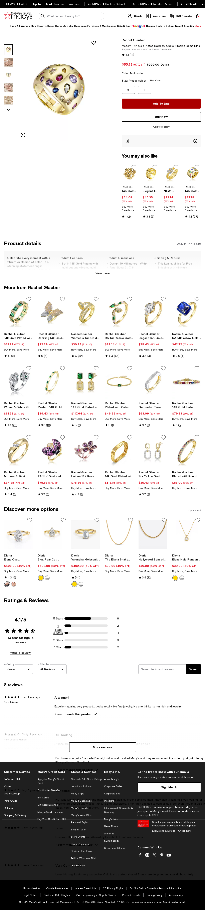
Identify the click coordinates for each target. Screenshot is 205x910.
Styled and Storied (115, 848)
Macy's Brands (79, 808)
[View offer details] (161, 141)
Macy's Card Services (49, 812)
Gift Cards (43, 797)
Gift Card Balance (47, 804)
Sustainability (111, 840)
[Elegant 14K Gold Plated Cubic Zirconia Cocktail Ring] (153, 312)
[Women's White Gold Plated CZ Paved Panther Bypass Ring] (18, 382)
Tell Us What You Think (84, 858)
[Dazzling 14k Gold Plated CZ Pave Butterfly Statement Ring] (52, 312)
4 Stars (58, 626)
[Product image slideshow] (59, 89)
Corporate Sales (113, 786)
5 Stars (58, 618)
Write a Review (20, 652)
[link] (130, 202)
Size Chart (155, 80)
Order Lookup (12, 793)
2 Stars (58, 640)
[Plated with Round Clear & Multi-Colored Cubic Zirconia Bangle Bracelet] (186, 451)
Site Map (109, 833)
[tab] (8, 49)
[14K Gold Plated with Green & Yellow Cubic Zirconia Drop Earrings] (85, 382)
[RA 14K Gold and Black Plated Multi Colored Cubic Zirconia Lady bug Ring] (52, 451)
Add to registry (161, 126)
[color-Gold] (7, 584)
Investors (109, 800)
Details (165, 64)
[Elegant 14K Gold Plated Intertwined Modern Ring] (151, 173)
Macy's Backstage (81, 800)
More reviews (102, 747)
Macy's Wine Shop (81, 815)
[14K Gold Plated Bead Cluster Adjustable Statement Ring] (130, 173)
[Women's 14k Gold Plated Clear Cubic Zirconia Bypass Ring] (85, 312)
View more (102, 273)
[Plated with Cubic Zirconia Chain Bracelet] (119, 382)
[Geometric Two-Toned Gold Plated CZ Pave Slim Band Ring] (153, 382)
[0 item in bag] (198, 16)
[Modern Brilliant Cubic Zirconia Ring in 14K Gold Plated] (18, 451)
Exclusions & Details (163, 830)
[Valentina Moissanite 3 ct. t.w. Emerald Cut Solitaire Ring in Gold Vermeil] (85, 534)
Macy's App (77, 793)
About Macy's (111, 779)
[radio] (7, 584)
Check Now (184, 830)
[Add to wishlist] (93, 43)
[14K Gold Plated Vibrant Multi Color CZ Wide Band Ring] (193, 173)
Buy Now (161, 116)
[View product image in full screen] (23, 135)
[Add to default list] (134, 167)
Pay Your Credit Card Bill (51, 819)
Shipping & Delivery (15, 815)
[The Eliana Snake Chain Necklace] (119, 534)
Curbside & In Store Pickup (86, 779)
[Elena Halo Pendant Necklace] (186, 534)
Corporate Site (112, 793)
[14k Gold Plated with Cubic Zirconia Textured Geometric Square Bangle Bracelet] (119, 451)
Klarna (7, 786)
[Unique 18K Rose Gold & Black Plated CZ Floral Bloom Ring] (85, 451)
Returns (8, 808)
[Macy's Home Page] (18, 16)
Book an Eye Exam (81, 851)
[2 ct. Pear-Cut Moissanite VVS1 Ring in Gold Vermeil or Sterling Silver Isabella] (52, 534)
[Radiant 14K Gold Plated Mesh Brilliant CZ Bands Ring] (172, 173)
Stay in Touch (78, 829)
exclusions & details (184, 271)
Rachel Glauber (133, 40)
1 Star (58, 647)
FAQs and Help (12, 779)
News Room (111, 826)
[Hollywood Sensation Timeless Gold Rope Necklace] (153, 534)
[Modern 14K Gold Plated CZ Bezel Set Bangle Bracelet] (52, 382)
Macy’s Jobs (111, 819)
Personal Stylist (79, 822)
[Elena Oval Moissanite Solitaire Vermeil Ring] (18, 534)
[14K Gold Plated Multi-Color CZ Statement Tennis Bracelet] (186, 382)
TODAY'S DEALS (15, 4)
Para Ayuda (10, 800)
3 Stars (58, 632)
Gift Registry (78, 865)
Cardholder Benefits (48, 790)
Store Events (78, 836)
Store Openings (80, 844)
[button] (52, 89)
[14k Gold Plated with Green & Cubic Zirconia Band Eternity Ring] (18, 312)
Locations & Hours (81, 786)
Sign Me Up (169, 787)
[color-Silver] (13, 584)
